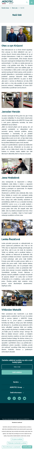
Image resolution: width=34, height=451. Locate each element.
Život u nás (15, 8)
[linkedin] (19, 398)
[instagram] (14, 398)
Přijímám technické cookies (17, 443)
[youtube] (24, 398)
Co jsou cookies (17, 439)
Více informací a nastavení (11, 447)
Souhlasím (27, 447)
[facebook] (9, 398)
